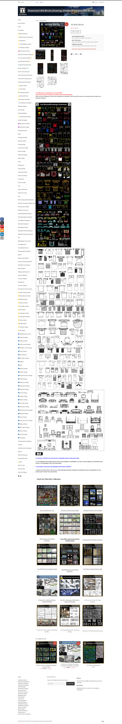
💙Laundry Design (22, 434)
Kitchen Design (22, 151)
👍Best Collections (23, 33)
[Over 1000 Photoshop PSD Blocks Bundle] (47, 554)
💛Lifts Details (21, 330)
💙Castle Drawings (23, 337)
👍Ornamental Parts (23, 96)
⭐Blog (20, 462)
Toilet (19, 161)
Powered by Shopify (48, 721)
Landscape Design (22, 172)
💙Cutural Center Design (24, 344)
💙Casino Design (22, 431)
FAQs (19, 27)
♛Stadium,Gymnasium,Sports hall (25, 235)
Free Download (21, 712)
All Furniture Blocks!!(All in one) (47, 510)
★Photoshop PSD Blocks (24, 82)
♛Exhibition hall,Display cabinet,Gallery (24, 266)
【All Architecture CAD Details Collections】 (92, 539)
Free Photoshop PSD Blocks (25, 75)
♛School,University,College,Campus (25, 203)
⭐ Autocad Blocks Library (24, 44)
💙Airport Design (22, 355)
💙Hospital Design (22, 396)
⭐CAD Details (22, 89)
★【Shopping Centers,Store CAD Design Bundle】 (69, 630)
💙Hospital (21, 361)
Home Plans (21, 698)
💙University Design (23, 403)
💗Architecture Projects (24, 51)
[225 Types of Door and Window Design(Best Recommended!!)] (46, 652)
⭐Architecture (21, 40)
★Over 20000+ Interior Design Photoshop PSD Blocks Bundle (69, 539)
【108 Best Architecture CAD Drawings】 (92, 510)
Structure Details (22, 141)
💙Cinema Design (22, 393)
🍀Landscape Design (23, 92)
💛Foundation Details (23, 306)
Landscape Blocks (22, 700)
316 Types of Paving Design (93, 665)
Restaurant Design (22, 155)
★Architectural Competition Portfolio (25, 442)
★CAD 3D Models (22, 120)
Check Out (101, 2)
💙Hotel (20, 365)
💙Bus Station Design (23, 358)
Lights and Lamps (22, 193)
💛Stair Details (21, 309)
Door (19, 196)
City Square (21, 179)
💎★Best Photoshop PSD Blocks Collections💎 (24, 66)
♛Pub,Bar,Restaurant (23, 224)
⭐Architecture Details (23, 47)
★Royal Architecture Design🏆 (25, 54)
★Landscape (21, 110)
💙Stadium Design (22, 372)
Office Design (21, 158)
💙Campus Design (22, 341)
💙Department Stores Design (25, 410)
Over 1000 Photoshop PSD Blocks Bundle (47, 569)
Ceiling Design (21, 144)
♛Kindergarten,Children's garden (24, 252)
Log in (37, 2)
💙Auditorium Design (23, 389)
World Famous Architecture (24, 714)
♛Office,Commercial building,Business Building (24, 211)
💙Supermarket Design (24, 386)
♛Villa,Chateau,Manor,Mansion (25, 200)
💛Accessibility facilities (24, 316)
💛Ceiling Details (22, 320)
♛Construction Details (23, 206)
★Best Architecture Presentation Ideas (22, 456)
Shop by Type (25, 465)
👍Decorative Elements (24, 99)
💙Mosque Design (22, 424)
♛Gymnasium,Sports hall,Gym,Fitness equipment (25, 259)
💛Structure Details (23, 303)
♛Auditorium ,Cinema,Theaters (22, 283)
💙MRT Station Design (24, 427)
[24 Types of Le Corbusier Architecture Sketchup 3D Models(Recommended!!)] (69, 652)
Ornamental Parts (22, 690)
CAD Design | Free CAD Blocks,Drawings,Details (34, 721)
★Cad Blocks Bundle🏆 (24, 61)
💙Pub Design (21, 438)
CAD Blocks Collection (23, 683)
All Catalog (21, 30)
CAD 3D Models (21, 687)
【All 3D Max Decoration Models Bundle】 (92, 569)
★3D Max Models (22, 113)
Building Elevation (22, 130)
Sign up (41, 2)
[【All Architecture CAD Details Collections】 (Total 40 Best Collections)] (92, 524)
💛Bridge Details (22, 323)
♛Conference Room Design (25, 289)
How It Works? (21, 23)
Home (19, 20)
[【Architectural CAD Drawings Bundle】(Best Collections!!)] (70, 495)
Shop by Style (25, 469)
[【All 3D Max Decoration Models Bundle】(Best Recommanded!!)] (92, 554)
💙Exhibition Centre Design (25, 348)
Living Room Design (23, 148)
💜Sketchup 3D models (24, 123)
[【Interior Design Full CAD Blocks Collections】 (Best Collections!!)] (47, 524)
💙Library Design (22, 351)
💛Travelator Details (23, 327)
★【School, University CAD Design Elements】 (92, 600)
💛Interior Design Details (24, 292)
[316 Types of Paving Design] (93, 652)
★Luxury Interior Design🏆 (24, 58)
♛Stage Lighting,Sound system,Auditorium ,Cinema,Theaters (24, 275)
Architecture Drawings (23, 688)
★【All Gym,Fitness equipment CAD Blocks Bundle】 (47, 630)
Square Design (21, 709)
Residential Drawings (23, 704)
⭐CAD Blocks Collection (24, 116)
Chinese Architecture (23, 710)
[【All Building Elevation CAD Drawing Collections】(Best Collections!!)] (70, 554)
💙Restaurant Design (23, 382)
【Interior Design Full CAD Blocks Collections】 (47, 539)
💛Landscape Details (23, 313)
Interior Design (21, 697)
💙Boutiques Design (23, 413)
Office (19, 134)
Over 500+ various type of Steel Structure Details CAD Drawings (69, 600)
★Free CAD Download (23, 71)
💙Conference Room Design (25, 375)
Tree (19, 186)
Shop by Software (25, 472)
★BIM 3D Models (22, 106)
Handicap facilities (22, 137)
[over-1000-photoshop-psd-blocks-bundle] (70, 534)
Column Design (22, 182)
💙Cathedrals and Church (24, 334)
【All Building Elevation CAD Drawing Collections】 (69, 570)
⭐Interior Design (22, 85)
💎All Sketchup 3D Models (24, 103)
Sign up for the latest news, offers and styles (57, 680)
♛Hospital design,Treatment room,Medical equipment (25, 218)
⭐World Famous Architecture (25, 37)
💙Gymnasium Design (23, 406)
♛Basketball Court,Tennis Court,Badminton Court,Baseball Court (24, 244)
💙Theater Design (22, 379)
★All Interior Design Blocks (25, 78)
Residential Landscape (23, 705)
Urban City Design (22, 175)
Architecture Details (22, 693)
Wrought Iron (21, 165)
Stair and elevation (22, 189)
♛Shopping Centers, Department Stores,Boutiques (25, 229)
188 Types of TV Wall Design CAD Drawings (92, 630)
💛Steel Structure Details (24, 296)
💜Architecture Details (23, 127)
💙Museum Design (23, 368)
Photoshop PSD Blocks (23, 685)
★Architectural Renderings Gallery (24, 449)
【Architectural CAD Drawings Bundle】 (70, 510)
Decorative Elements (23, 692)
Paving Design (21, 168)
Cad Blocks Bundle (22, 680)
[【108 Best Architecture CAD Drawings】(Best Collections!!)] (92, 495)
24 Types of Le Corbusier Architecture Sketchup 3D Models (47, 600)
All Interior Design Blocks (24, 681)
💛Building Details (22, 299)
